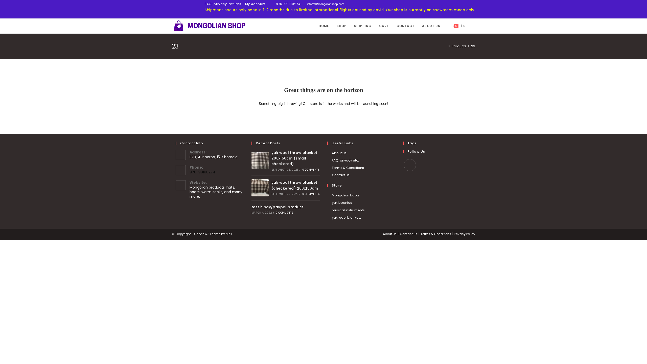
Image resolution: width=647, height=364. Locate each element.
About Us (339, 153)
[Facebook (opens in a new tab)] (174, 9)
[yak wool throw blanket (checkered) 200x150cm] (260, 187)
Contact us (341, 175)
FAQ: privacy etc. (345, 160)
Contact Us (408, 234)
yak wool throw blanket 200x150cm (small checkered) (294, 158)
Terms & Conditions (348, 167)
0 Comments (311, 170)
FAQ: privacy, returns (223, 4)
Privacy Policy (464, 234)
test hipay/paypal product (277, 207)
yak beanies (342, 202)
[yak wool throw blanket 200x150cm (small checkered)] (260, 160)
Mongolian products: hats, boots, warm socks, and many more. (216, 192)
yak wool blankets (346, 217)
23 (473, 46)
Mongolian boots (346, 195)
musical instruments (348, 210)
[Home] (445, 46)
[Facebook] (410, 165)
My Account (255, 4)
